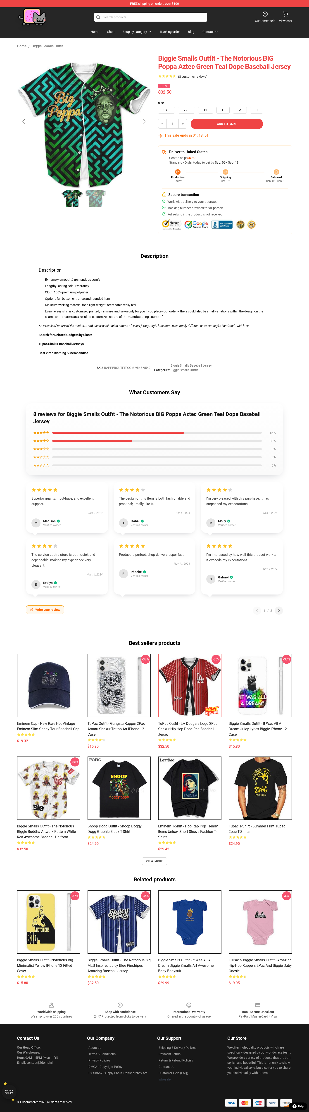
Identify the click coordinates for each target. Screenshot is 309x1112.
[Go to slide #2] (96, 198)
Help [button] (301, 1106)
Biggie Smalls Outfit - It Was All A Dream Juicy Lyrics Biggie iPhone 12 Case (258, 729)
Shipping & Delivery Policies (177, 1047)
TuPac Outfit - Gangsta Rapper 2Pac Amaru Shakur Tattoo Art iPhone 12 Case (116, 729)
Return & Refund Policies (176, 1060)
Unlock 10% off (9, 1092)
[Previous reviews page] (257, 611)
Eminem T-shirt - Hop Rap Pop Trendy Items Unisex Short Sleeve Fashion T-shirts (188, 831)
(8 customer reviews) (192, 76)
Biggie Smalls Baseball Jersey (191, 365)
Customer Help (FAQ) (173, 1073)
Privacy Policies (99, 1060)
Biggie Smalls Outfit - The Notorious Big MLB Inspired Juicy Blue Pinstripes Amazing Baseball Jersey (119, 965)
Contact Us (166, 1066)
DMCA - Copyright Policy (105, 1066)
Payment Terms (170, 1054)
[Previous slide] (24, 121)
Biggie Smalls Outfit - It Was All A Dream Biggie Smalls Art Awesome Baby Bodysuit (186, 965)
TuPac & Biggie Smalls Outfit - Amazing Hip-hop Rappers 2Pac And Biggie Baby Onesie (260, 965)
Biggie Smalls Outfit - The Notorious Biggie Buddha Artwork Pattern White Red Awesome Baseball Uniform (46, 831)
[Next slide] (144, 121)
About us (94, 1047)
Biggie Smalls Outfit (47, 46)
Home (21, 46)
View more (154, 861)
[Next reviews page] (279, 611)
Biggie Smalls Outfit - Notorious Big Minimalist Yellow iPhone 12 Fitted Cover (45, 965)
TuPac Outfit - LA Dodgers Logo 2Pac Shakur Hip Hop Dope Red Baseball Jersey (187, 729)
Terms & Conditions (102, 1054)
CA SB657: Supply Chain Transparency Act (117, 1073)
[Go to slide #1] (72, 198)
